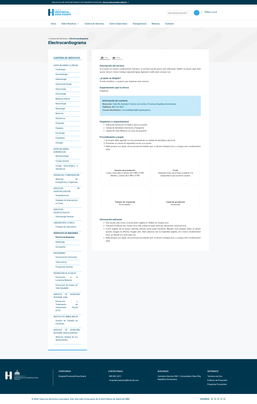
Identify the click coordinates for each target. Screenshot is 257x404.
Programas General (64, 267)
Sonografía (60, 247)
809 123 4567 (118, 107)
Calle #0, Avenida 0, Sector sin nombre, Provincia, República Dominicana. (144, 104)
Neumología (61, 103)
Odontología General (64, 216)
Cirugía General (62, 161)
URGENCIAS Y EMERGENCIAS (67, 175)
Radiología (60, 242)
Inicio (53, 24)
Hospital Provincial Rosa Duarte (72, 376)
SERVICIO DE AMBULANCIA (66, 316)
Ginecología (61, 89)
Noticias (156, 24)
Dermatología (61, 74)
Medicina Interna (63, 99)
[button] (211, 12)
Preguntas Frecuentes (217, 384)
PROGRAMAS (59, 253)
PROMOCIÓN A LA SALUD (65, 273)
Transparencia (139, 24)
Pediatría (59, 128)
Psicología (60, 133)
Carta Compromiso (118, 24)
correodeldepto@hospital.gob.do (136, 110)
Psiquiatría (60, 138)
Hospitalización (62, 195)
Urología (59, 143)
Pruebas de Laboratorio (66, 227)
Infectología (61, 94)
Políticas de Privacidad (217, 380)
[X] (215, 399)
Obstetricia (60, 118)
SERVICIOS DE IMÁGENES (66, 233)
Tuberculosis (61, 262)
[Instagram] (218, 399)
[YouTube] (224, 399)
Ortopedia (60, 123)
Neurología (60, 108)
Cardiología (60, 69)
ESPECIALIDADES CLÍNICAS (66, 65)
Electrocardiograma (65, 237)
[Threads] (221, 399)
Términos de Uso (214, 376)
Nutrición (59, 113)
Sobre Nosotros (68, 24)
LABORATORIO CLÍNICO (64, 223)
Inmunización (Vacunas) (66, 257)
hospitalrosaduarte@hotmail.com (124, 380)
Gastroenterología (63, 84)
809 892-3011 (115, 376)
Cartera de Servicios (94, 24)
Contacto (169, 24)
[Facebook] (212, 399)
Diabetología (61, 79)
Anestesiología (62, 156)
